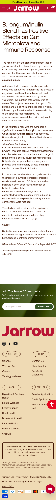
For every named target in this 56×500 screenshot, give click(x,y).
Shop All (6, 433)
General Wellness (11, 428)
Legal (39, 481)
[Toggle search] (47, 8)
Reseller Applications (42, 394)
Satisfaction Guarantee (38, 373)
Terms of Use (8, 477)
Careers (6, 371)
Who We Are (8, 366)
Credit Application (41, 399)
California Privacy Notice (41, 477)
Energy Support (10, 408)
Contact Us (38, 361)
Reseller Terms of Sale (40, 406)
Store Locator (39, 366)
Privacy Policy (22, 477)
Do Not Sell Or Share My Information (18, 481)
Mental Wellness (10, 403)
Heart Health (8, 413)
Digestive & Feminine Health (13, 396)
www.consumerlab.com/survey (30, 467)
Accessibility (8, 486)
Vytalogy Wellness (11, 376)
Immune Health (10, 423)
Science (6, 361)
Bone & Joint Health (12, 418)
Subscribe (43, 306)
